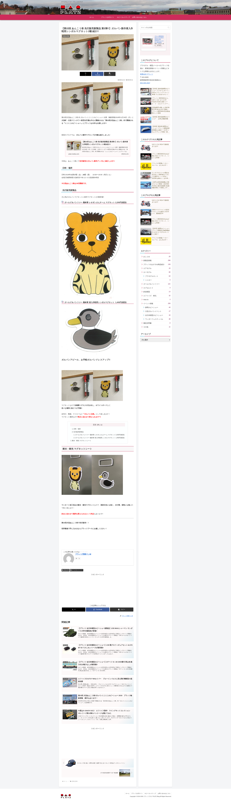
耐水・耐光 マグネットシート (81, 440)
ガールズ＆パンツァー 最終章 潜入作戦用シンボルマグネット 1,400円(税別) (99, 438)
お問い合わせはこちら (164, 793)
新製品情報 (66, 570)
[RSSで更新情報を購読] (79, 558)
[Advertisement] (98, 588)
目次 (94, 425)
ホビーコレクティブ (150, 793)
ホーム (127, 793)
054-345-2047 (145, 83)
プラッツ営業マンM (83, 554)
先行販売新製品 (78, 432)
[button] (110, 74)
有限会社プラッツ (146, 74)
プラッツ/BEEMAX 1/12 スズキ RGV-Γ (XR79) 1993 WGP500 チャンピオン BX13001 (159, 39)
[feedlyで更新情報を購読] (76, 558)
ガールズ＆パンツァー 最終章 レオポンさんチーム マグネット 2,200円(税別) (99, 435)
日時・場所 (77, 429)
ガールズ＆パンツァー (77, 570)
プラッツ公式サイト (137, 793)
